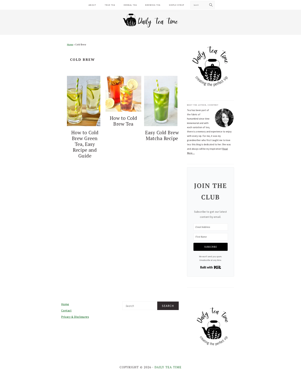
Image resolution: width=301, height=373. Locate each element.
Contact (66, 310)
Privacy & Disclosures (75, 317)
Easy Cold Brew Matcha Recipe (162, 135)
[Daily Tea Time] (151, 27)
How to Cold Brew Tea (123, 121)
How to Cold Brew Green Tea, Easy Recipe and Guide (85, 144)
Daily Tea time (168, 367)
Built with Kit (210, 267)
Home (70, 44)
